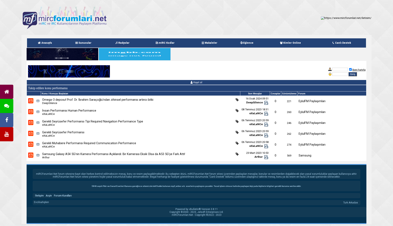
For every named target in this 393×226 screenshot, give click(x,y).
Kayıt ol (197, 82)
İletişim (39, 195)
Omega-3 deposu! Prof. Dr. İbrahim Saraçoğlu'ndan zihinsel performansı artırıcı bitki (97, 100)
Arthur (46, 157)
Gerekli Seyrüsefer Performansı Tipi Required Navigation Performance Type (92, 121)
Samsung (305, 155)
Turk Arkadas (350, 202)
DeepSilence (49, 103)
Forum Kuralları (63, 195)
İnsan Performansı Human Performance (69, 110)
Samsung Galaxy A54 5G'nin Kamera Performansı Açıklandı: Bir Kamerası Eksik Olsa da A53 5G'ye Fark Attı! (113, 154)
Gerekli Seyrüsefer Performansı (63, 132)
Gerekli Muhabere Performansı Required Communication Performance (89, 143)
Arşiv (49, 195)
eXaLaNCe (48, 113)
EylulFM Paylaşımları (312, 101)
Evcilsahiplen (41, 202)
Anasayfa (46, 42)
